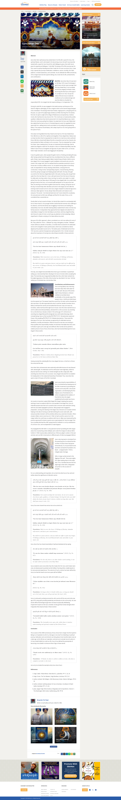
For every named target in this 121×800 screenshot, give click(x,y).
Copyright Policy (53, 791)
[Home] (25, 5)
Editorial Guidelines (54, 793)
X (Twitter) (22, 74)
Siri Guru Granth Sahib (73, 5)
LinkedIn (22, 78)
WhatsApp (22, 83)
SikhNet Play (43, 5)
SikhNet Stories (92, 93)
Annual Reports (65, 789)
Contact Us (52, 789)
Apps (88, 1)
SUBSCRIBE (24, 789)
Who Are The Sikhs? (74, 1)
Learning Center (85, 5)
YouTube (95, 789)
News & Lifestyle (52, 5)
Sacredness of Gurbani (42, 11)
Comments (22, 93)
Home (22, 11)
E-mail (22, 88)
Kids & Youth (62, 5)
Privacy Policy (44, 791)
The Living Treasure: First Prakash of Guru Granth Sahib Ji (69, 8)
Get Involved (73, 789)
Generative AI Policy (45, 793)
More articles (53, 746)
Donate (98, 4)
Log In (51, 795)
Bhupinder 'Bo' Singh (43, 700)
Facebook (22, 69)
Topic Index (64, 791)
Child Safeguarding (45, 795)
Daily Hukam (82, 1)
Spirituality (34, 11)
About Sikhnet (44, 789)
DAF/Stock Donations (96, 1)
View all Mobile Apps (88, 99)
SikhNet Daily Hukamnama (92, 87)
